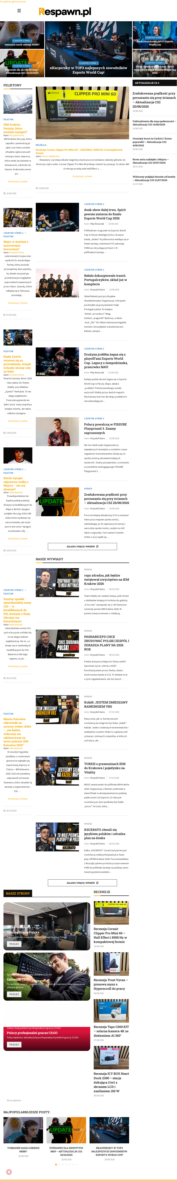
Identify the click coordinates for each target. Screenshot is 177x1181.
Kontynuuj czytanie (18, 181)
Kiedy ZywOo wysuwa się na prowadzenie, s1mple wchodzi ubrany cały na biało (17, 364)
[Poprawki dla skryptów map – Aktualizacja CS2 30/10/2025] (22, 63)
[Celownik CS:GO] (46, 977)
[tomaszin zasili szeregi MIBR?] (22, 35)
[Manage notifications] (9, 1172)
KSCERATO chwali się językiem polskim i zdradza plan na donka (104, 834)
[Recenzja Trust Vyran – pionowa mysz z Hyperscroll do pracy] (111, 964)
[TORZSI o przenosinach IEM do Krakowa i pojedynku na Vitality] (57, 771)
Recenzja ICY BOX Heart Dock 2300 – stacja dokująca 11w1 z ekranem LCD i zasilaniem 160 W (111, 1082)
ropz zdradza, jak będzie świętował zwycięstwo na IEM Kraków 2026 (106, 579)
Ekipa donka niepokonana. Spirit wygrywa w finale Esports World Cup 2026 (155, 69)
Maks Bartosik (16, 492)
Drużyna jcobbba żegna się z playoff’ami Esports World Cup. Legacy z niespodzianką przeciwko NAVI (105, 360)
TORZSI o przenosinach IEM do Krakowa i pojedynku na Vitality (104, 768)
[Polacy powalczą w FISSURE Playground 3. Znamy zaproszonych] (57, 431)
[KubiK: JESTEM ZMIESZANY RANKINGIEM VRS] (57, 709)
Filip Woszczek (97, 223)
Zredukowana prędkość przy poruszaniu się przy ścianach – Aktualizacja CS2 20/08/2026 (106, 498)
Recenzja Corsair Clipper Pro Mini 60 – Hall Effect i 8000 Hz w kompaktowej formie (79, 151)
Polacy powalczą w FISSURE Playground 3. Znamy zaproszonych (105, 428)
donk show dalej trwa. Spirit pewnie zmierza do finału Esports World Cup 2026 (105, 214)
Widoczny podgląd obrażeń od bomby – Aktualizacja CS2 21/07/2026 (154, 178)
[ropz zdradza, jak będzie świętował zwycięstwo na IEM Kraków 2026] (57, 582)
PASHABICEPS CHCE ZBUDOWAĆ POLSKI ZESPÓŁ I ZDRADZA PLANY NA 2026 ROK (106, 643)
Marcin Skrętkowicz (51, 156)
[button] (19, 10)
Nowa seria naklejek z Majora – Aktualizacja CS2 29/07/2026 (151, 161)
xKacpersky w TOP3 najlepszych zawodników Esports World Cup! (88, 69)
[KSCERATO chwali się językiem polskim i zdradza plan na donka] (57, 837)
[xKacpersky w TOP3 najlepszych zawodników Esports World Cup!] (88, 49)
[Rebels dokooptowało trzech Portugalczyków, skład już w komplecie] (57, 282)
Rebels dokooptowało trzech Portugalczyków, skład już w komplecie (105, 279)
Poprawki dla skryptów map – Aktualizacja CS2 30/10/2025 (22, 71)
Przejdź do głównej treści (13, 1)
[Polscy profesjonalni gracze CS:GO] (46, 1027)
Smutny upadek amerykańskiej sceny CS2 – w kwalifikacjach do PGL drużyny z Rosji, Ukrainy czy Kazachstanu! (17, 610)
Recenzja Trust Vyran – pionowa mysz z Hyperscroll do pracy (111, 984)
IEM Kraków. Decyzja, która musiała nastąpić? (15, 128)
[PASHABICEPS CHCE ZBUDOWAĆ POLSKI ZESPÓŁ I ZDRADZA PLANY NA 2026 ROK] (57, 644)
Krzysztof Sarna (17, 135)
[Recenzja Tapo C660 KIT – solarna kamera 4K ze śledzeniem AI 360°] (111, 1011)
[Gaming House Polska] (46, 926)
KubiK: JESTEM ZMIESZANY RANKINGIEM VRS (106, 704)
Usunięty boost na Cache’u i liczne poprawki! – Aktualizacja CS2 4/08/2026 (152, 142)
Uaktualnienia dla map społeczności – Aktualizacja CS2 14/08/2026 (154, 123)
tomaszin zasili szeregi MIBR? (22, 44)
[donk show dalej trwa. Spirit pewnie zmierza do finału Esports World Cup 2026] (57, 217)
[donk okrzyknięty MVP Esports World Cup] (155, 35)
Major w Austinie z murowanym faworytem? (15, 245)
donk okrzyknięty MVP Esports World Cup (155, 43)
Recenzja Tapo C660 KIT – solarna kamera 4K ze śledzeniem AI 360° (111, 1031)
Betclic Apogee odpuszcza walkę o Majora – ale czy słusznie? (15, 483)
